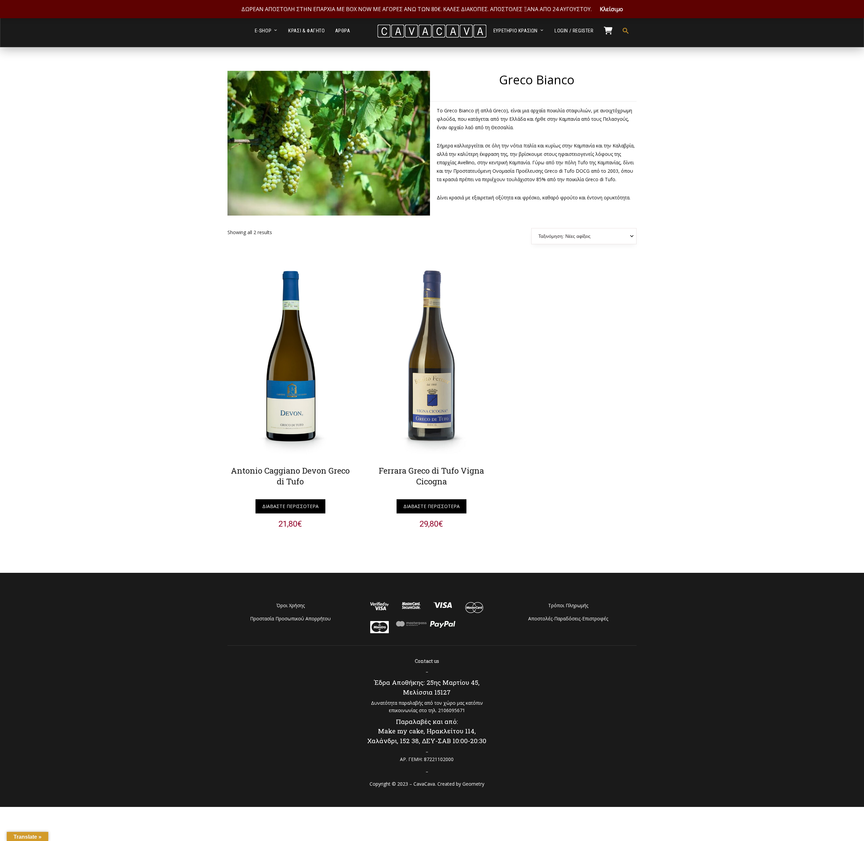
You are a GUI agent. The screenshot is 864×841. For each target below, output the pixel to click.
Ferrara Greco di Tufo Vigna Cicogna (431, 476)
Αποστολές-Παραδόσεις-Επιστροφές (568, 618)
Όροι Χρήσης (290, 605)
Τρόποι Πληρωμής (568, 605)
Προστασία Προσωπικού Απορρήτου (290, 618)
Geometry (473, 784)
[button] (623, 30)
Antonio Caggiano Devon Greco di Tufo (290, 476)
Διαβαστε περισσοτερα (290, 506)
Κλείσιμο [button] (611, 9)
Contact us (427, 661)
